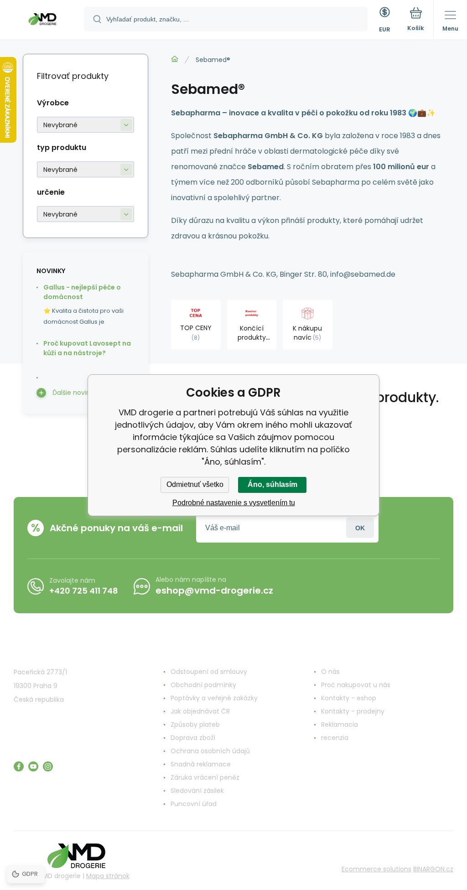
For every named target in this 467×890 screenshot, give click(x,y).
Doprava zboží (193, 737)
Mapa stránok (108, 875)
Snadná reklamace (201, 764)
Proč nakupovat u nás (355, 684)
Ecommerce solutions (376, 869)
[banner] (42, 20)
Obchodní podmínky (203, 684)
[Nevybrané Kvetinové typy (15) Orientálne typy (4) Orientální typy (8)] (85, 169)
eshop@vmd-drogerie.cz (214, 590)
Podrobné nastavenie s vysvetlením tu (233, 503)
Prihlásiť (360, 527)
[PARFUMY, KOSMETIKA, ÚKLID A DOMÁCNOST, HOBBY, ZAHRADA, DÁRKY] (174, 59)
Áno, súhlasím (272, 484)
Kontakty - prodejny (352, 711)
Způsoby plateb (195, 724)
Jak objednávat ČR (200, 711)
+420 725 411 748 (83, 590)
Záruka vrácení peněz (205, 777)
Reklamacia (339, 724)
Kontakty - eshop (348, 698)
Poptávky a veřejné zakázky (214, 698)
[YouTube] (33, 766)
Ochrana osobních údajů (210, 750)
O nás (330, 671)
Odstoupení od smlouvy (209, 671)
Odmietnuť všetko (194, 484)
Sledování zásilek (197, 790)
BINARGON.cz (433, 869)
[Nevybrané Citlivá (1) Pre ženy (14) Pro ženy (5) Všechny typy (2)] (85, 214)
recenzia (334, 737)
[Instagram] (48, 766)
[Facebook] (19, 766)
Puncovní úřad (194, 803)
